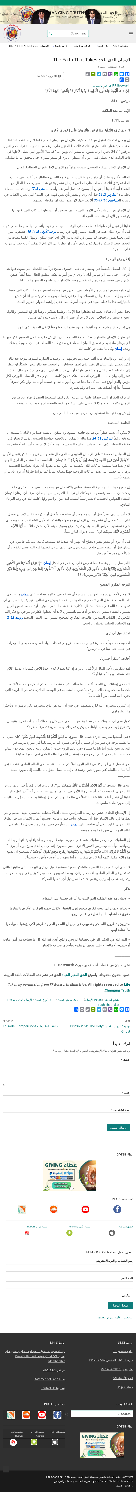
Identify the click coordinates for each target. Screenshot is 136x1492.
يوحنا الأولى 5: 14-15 (41, 231)
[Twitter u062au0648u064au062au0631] (111, 3)
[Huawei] (72, 3)
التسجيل (128, 1317)
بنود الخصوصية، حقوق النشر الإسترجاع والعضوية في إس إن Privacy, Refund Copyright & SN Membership (35, 1356)
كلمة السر (127, 1278)
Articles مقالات (116, 67)
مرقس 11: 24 (102, 438)
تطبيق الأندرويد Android (79, 1226)
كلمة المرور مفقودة (108, 1317)
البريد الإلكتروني (120, 1109)
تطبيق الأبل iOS (126, 1226)
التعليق (125, 1059)
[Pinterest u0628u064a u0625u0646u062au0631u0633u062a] (91, 3)
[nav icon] (130, 33)
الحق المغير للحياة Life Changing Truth (76, 12)
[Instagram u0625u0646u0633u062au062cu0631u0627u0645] (104, 3)
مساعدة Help (125, 1387)
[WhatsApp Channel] (98, 3)
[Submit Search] (50, 33)
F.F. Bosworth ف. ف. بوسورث (111, 85)
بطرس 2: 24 (107, 194)
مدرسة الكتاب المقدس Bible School (111, 1360)
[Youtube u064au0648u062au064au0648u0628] (124, 3)
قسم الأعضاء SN (123, 1378)
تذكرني (126, 1295)
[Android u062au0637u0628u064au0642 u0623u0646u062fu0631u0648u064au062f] (85, 3)
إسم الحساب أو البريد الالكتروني (114, 1261)
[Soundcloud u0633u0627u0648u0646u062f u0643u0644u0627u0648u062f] (117, 3)
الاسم (126, 1092)
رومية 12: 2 (15, 617)
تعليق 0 (101, 67)
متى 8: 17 (38, 188)
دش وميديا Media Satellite (117, 1369)
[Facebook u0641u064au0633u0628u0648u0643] (130, 3)
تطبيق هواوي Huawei (37, 1226)
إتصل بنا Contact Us (53, 1388)
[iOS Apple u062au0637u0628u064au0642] (78, 3)
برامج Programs (123, 1351)
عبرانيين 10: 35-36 (106, 200)
